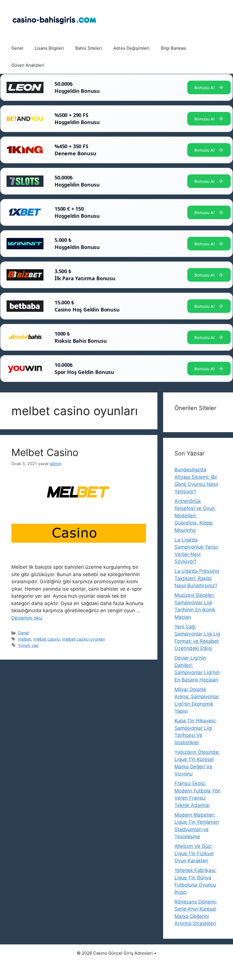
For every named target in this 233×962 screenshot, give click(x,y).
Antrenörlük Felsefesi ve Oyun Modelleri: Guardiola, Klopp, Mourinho (194, 515)
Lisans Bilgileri (49, 48)
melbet (24, 639)
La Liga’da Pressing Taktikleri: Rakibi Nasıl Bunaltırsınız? (196, 578)
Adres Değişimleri (131, 48)
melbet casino (46, 639)
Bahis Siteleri (88, 48)
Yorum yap (28, 645)
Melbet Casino (44, 452)
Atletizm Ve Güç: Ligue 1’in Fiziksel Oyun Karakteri (194, 853)
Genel (17, 48)
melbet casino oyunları (83, 639)
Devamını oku (26, 618)
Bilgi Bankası (173, 48)
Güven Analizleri (27, 65)
